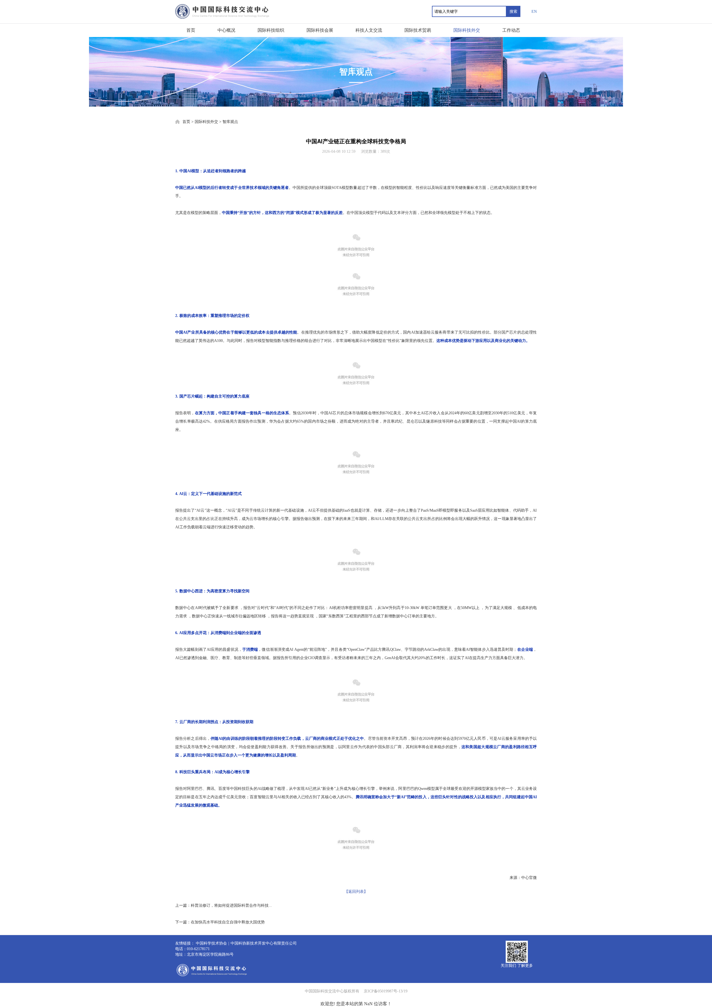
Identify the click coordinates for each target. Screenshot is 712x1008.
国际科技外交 (466, 30)
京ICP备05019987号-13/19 (385, 991)
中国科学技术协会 (211, 943)
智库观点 (230, 122)
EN (534, 11)
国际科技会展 (319, 30)
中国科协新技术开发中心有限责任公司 (264, 943)
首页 (190, 30)
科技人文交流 (368, 30)
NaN (368, 1003)
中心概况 (226, 30)
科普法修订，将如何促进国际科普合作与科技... (231, 905)
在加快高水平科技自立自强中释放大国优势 (228, 922)
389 (383, 151)
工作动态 (511, 30)
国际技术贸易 (417, 30)
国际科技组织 (271, 30)
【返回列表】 (356, 891)
